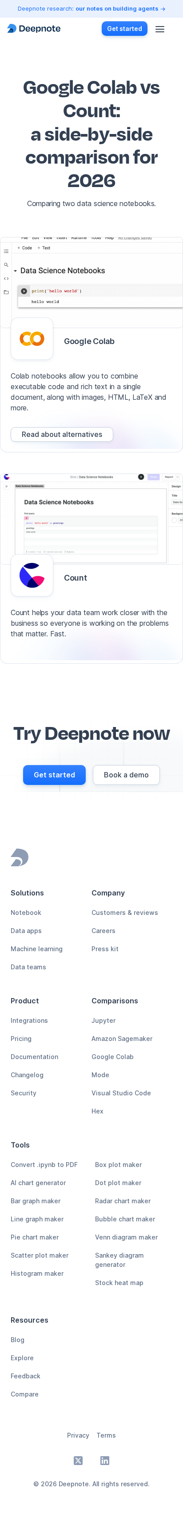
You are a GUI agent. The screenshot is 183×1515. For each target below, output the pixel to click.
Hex (97, 1111)
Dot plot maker (118, 1182)
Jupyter (103, 1020)
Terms (106, 1435)
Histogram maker (37, 1273)
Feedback (25, 1376)
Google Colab (113, 1056)
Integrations (29, 1020)
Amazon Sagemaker (122, 1038)
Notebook (26, 912)
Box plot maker (118, 1164)
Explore (22, 1358)
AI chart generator (38, 1182)
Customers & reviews (125, 912)
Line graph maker (37, 1219)
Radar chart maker (123, 1201)
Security (23, 1093)
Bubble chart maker (125, 1219)
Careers (103, 930)
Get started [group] (124, 28)
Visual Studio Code (121, 1093)
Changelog (27, 1075)
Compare (25, 1394)
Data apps (26, 930)
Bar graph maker (35, 1201)
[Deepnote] (34, 28)
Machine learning (37, 949)
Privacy (78, 1435)
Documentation (34, 1056)
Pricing (21, 1038)
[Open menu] (160, 28)
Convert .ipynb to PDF (44, 1164)
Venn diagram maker (126, 1237)
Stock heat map (119, 1282)
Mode (100, 1075)
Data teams (28, 967)
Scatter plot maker (39, 1255)
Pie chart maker (35, 1237)
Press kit (105, 949)
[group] (62, 434)
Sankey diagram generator (119, 1259)
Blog (17, 1339)
